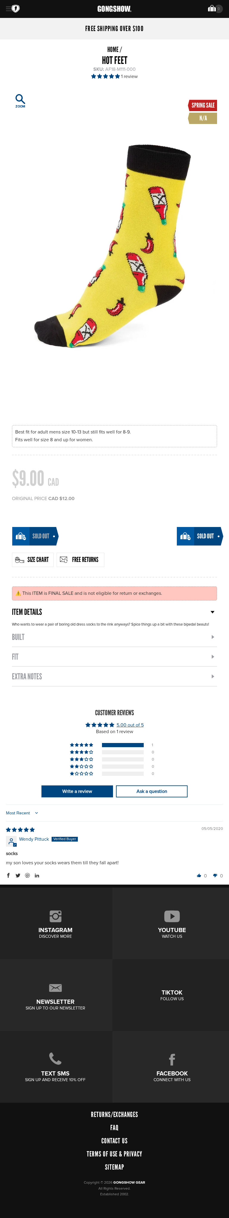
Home (112, 49)
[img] (20, 830)
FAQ (114, 1127)
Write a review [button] (77, 791)
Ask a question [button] (152, 791)
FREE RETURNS (85, 559)
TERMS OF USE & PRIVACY (114, 1154)
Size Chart (38, 559)
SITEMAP (114, 1167)
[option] (114, 252)
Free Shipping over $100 (114, 28)
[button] (106, 76)
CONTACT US (114, 1140)
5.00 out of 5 (130, 725)
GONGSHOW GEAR (129, 1182)
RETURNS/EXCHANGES (114, 1114)
